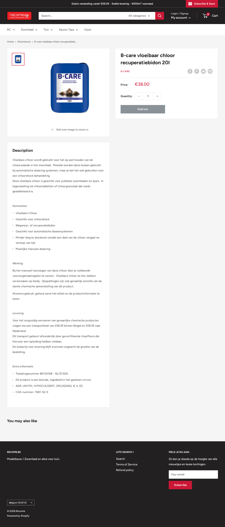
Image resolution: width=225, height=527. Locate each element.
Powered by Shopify (18, 515)
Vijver (87, 29)
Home (10, 41)
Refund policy (125, 470)
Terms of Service (126, 464)
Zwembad (27, 29)
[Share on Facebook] (190, 71)
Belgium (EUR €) (18, 502)
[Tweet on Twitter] (203, 71)
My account (179, 17)
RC (9, 29)
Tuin (46, 29)
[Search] (159, 16)
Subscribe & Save (204, 3)
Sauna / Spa (66, 29)
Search (120, 458)
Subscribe (180, 485)
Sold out (142, 109)
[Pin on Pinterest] (196, 71)
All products (24, 41)
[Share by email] (210, 71)
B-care (125, 71)
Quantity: (127, 96)
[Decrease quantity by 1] (138, 96)
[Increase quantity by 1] (157, 96)
